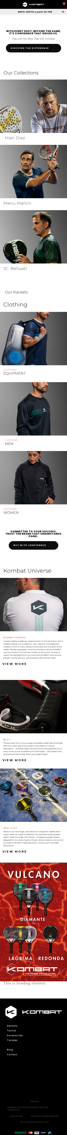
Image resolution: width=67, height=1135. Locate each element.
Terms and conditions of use (34, 1122)
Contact (12, 1054)
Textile (11, 1030)
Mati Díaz (15, 137)
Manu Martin (17, 203)
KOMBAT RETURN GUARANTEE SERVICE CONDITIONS (28, 1108)
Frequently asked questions (45, 1116)
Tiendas (12, 1040)
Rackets (12, 1026)
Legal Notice (16, 1116)
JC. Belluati (15, 268)
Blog (10, 1049)
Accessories (15, 1035)
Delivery (34, 1101)
